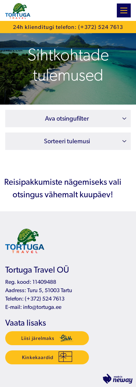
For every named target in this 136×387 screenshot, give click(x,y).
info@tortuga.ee (42, 307)
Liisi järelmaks (37, 338)
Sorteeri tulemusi (67, 141)
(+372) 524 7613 (44, 298)
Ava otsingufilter (67, 118)
